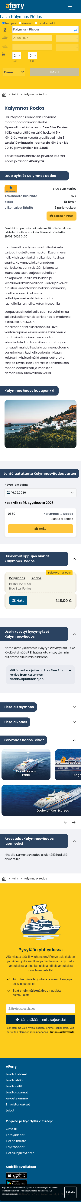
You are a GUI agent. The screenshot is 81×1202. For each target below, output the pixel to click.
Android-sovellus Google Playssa (16, 1183)
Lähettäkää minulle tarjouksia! (43, 1020)
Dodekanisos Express (53, 810)
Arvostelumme (17, 1098)
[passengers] (65, 822)
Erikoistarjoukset (18, 1104)
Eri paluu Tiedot (46, 23)
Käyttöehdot (15, 1147)
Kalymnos (51, 514)
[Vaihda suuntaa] (76, 30)
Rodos (68, 514)
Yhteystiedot (15, 1135)
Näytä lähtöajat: (16, 485)
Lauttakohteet (16, 1074)
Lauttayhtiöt (15, 1080)
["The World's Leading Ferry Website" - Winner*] (15, 6)
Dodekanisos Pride (26, 773)
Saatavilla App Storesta (16, 1175)
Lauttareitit (14, 1086)
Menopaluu (11, 23)
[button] (40, 492)
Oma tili (11, 1129)
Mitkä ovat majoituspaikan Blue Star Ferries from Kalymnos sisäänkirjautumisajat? (37, 674)
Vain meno (27, 23)
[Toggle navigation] (70, 6)
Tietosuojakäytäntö (62, 1031)
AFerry (11, 1066)
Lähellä (70, 1192)
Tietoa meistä (16, 1141)
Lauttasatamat (17, 1092)
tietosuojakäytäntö (10, 1194)
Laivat (10, 1110)
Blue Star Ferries (64, 189)
